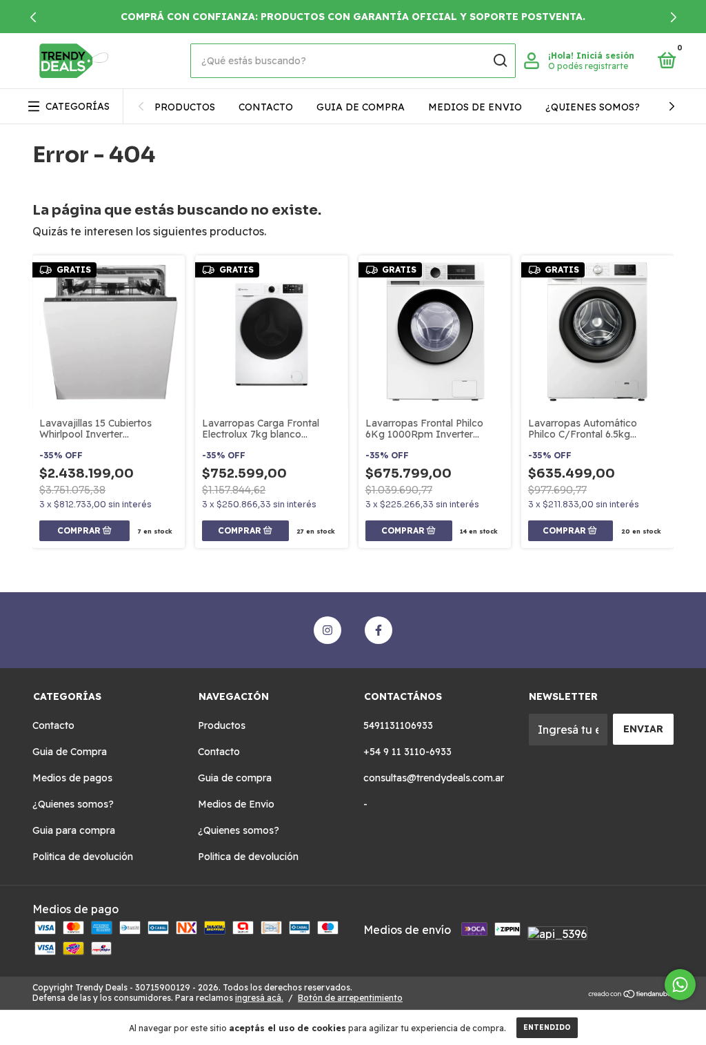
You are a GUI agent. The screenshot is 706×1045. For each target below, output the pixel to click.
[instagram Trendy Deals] (327, 630)
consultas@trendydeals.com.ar (433, 778)
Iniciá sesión (605, 55)
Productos (184, 107)
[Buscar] (499, 60)
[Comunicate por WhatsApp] (680, 984)
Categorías (78, 106)
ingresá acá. (259, 998)
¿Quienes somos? (592, 107)
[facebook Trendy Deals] (378, 630)
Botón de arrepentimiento (350, 998)
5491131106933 (398, 725)
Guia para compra (73, 830)
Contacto (266, 107)
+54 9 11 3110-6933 (407, 751)
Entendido (547, 1027)
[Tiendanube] (630, 995)
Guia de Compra (69, 751)
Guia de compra (360, 107)
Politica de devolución (82, 856)
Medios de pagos (72, 778)
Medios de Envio (475, 107)
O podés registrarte (588, 66)
